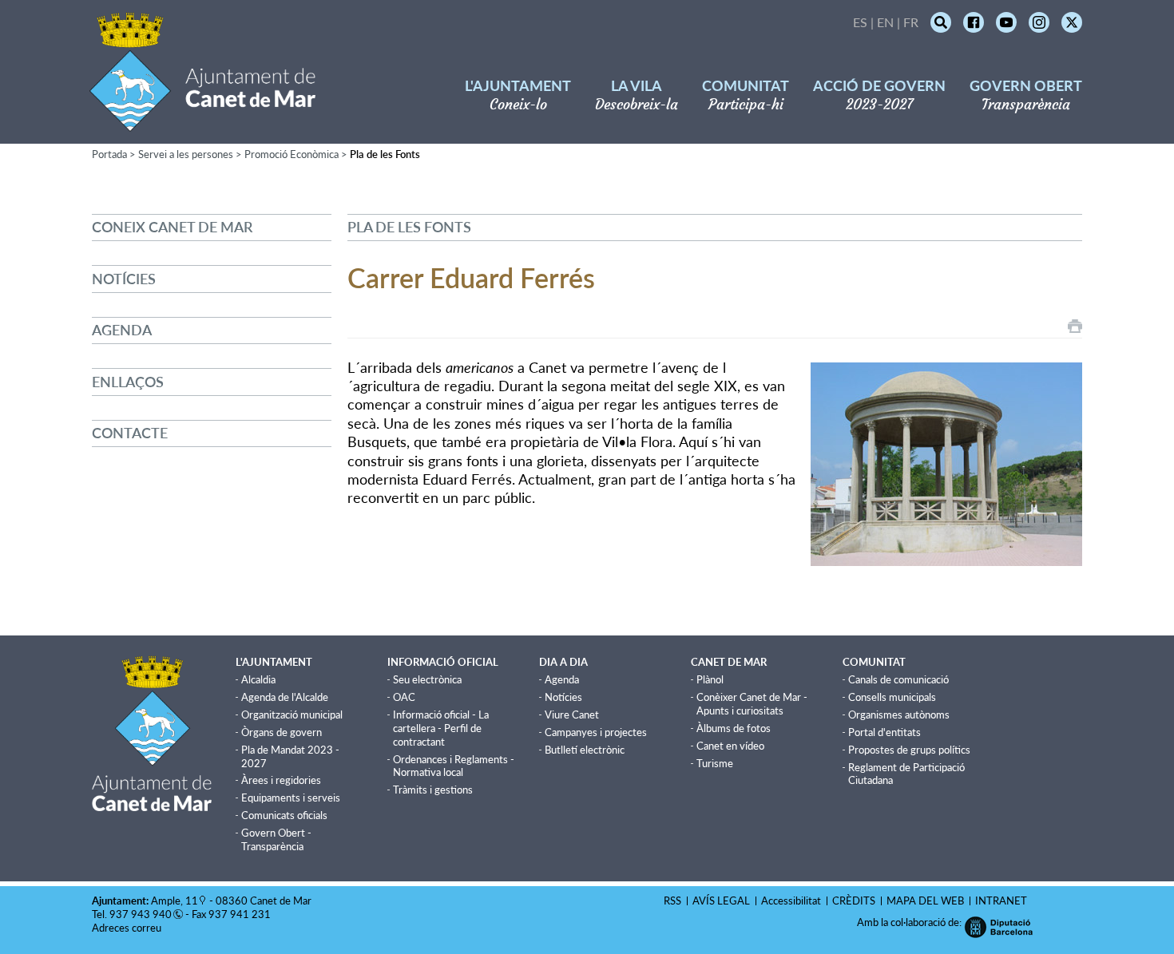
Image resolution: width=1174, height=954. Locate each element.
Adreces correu (128, 927)
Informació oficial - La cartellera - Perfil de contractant (441, 728)
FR (910, 22)
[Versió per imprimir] (1075, 326)
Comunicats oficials (284, 815)
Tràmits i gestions (433, 789)
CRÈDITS (853, 900)
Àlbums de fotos (733, 728)
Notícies (124, 278)
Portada (109, 154)
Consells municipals (892, 697)
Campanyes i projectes (596, 732)
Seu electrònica (427, 679)
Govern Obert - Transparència (276, 839)
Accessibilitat (791, 900)
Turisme (714, 763)
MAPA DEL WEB (925, 900)
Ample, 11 (174, 900)
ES (860, 22)
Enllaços (128, 381)
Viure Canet (572, 714)
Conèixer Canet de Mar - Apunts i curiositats (751, 704)
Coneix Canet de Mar (172, 227)
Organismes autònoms (899, 714)
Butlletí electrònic (585, 749)
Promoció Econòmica (291, 154)
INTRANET (1001, 900)
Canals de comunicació (898, 679)
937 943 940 (140, 914)
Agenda (122, 329)
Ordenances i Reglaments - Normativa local (453, 766)
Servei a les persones (185, 154)
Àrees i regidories (281, 780)
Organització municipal (292, 714)
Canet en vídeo (730, 745)
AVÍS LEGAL (721, 900)
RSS (672, 900)
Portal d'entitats (884, 732)
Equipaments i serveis (290, 797)
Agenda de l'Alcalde (284, 697)
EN (885, 22)
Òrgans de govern (281, 732)
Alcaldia (258, 679)
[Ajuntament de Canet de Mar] (202, 121)
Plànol (710, 679)
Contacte (130, 432)
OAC (404, 697)
